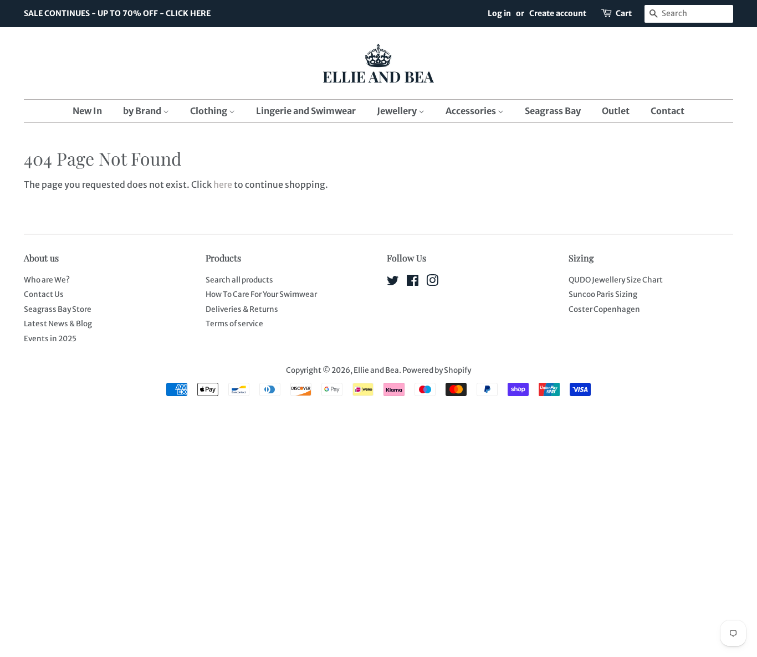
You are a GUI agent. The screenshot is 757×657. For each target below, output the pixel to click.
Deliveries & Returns (242, 309)
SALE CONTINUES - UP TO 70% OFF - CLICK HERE (117, 13)
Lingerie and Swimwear (306, 110)
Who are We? (47, 280)
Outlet (616, 110)
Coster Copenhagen (604, 309)
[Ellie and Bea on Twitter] (393, 283)
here (222, 184)
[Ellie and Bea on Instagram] (432, 283)
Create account (557, 13)
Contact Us (44, 294)
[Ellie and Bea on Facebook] (412, 283)
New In (87, 110)
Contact (667, 110)
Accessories (472, 110)
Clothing (209, 110)
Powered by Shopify (436, 370)
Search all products (239, 280)
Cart (624, 13)
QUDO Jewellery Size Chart (616, 280)
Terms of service (234, 324)
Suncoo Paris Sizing (603, 294)
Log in (499, 13)
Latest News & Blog (58, 324)
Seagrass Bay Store (57, 309)
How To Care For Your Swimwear (261, 294)
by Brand (143, 110)
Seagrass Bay (553, 110)
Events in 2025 (50, 338)
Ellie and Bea (376, 370)
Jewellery (397, 110)
